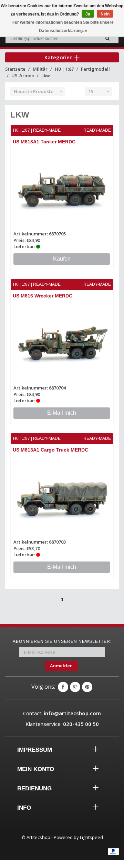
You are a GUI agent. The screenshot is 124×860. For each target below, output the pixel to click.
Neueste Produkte (33, 91)
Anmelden (61, 665)
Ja (87, 14)
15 (91, 91)
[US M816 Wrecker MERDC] (62, 342)
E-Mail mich (61, 413)
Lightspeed (91, 837)
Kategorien (59, 57)
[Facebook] (63, 687)
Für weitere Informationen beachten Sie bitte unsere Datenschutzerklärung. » (63, 26)
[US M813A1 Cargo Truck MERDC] (62, 496)
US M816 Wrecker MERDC (42, 296)
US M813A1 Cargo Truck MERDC (50, 450)
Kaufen (62, 259)
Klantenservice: (62, 723)
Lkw (45, 75)
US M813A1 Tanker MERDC (44, 141)
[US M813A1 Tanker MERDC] (62, 188)
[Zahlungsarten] (113, 851)
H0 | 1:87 (64, 69)
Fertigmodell (95, 69)
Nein (105, 14)
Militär (40, 69)
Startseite (15, 69)
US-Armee (22, 75)
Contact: (62, 713)
